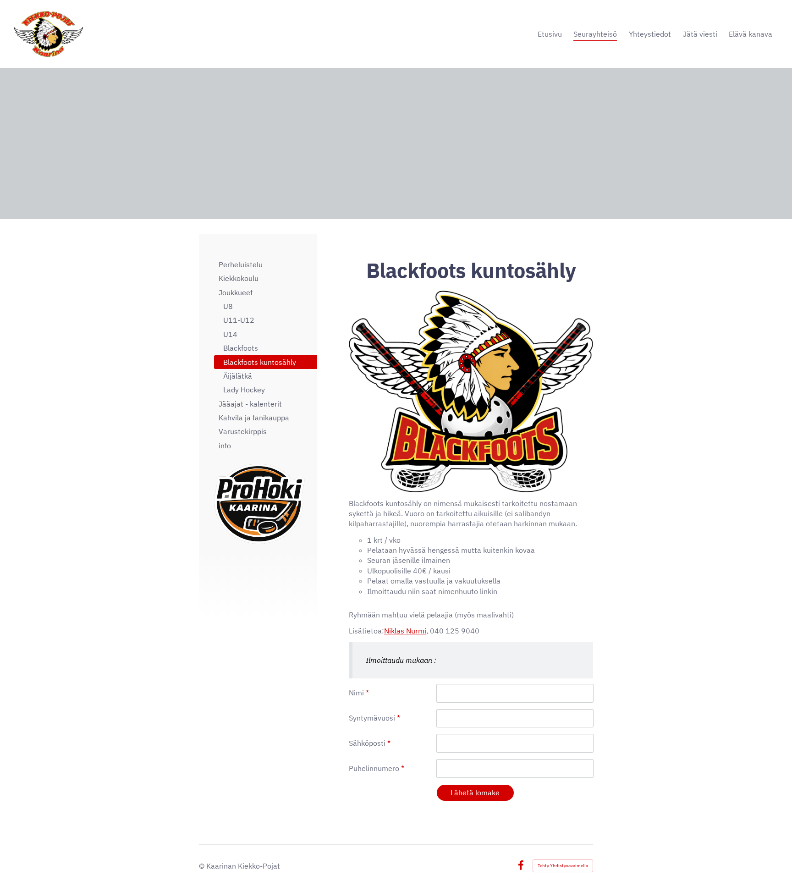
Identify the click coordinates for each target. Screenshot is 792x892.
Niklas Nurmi (405, 630)
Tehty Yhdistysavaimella (563, 866)
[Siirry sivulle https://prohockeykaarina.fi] (259, 503)
